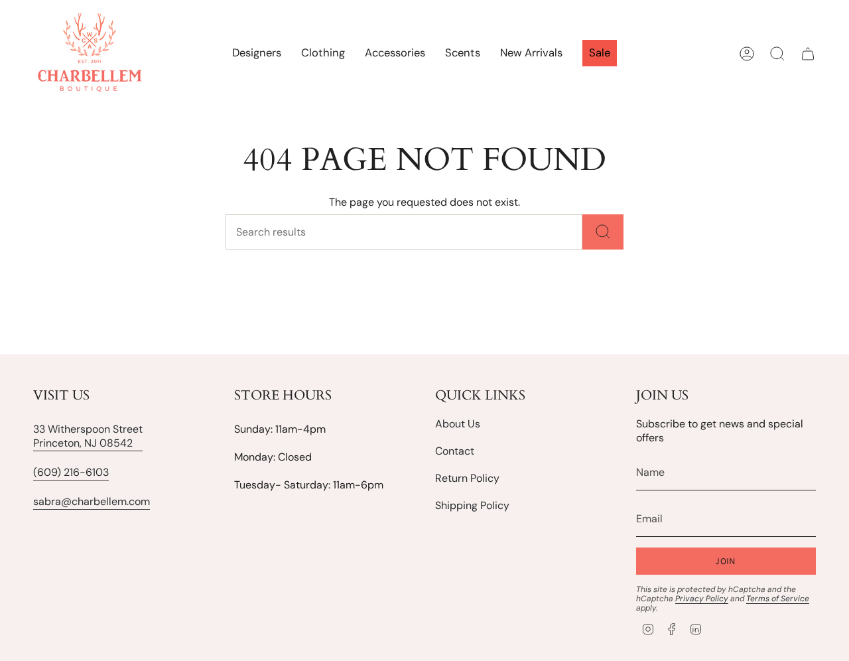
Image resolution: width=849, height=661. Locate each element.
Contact (454, 451)
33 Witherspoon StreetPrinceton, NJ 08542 (88, 436)
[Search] (602, 232)
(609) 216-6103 (71, 472)
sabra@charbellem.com (91, 501)
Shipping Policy (472, 505)
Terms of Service (777, 598)
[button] (323, 54)
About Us (457, 424)
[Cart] (808, 53)
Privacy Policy (701, 598)
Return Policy (467, 478)
